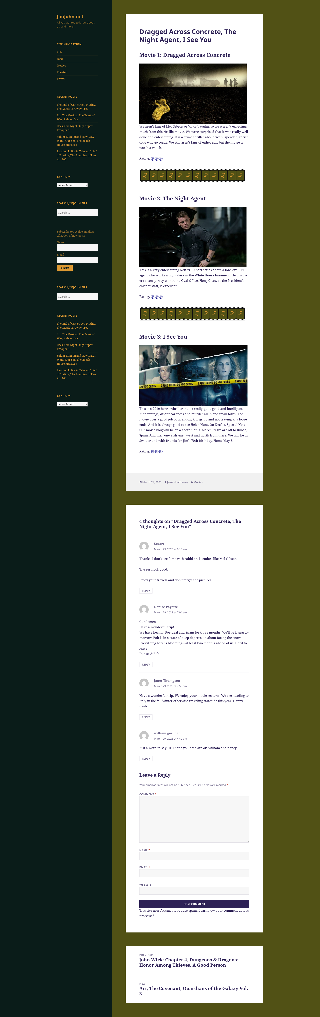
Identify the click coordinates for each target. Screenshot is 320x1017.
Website (145, 884)
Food (60, 59)
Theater (62, 72)
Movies (61, 65)
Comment (147, 794)
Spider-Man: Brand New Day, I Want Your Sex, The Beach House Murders (76, 141)
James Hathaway (177, 482)
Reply (146, 591)
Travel (61, 79)
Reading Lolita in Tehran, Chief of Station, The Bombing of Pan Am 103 (76, 155)
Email (144, 867)
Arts (59, 52)
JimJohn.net (70, 16)
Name (144, 850)
